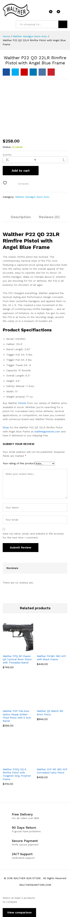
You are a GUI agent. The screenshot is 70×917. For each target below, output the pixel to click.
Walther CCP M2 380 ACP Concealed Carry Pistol (52, 771)
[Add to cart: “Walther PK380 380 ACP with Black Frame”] (47, 650)
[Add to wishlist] (5, 183)
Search (62, 24)
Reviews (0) (49, 217)
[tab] (20, 218)
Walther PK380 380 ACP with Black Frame (51, 658)
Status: (7, 147)
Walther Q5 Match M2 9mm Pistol (50, 713)
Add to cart (21, 170)
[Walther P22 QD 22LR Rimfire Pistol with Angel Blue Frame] (6, 72)
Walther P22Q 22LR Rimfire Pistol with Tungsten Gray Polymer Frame (17, 774)
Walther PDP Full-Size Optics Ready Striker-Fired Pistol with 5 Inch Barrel (17, 716)
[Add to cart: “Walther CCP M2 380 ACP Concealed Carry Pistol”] (47, 763)
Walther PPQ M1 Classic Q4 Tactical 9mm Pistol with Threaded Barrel (17, 659)
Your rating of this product (19, 463)
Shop (6, 427)
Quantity (7, 155)
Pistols (22, 403)
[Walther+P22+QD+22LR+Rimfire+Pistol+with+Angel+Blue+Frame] (15, 72)
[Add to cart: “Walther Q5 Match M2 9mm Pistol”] (47, 705)
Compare (23, 183)
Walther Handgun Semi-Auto (32, 196)
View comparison (19, 912)
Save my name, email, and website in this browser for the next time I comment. (33, 535)
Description (21, 217)
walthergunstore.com (47, 431)
